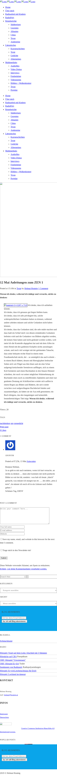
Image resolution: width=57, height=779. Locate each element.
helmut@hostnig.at (11, 695)
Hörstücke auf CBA (8, 656)
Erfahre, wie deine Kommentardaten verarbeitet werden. (23, 569)
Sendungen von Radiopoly (11, 667)
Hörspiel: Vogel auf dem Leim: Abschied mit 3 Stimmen (23, 653)
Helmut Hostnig (31, 288)
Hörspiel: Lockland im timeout (13, 674)
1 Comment (43, 288)
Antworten (31, 461)
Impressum (4, 714)
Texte (19, 288)
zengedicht (18, 423)
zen (12, 423)
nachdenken (5, 423)
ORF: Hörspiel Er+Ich (9, 664)
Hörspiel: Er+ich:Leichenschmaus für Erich (18, 671)
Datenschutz (4, 717)
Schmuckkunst (6, 641)
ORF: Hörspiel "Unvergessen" (13, 660)
